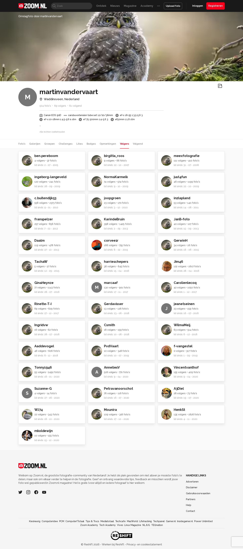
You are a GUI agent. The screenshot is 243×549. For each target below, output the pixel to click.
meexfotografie (187, 156)
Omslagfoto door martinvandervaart (40, 16)
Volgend (138, 143)
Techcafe (120, 521)
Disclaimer (191, 487)
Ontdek (101, 5)
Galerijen (34, 143)
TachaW (40, 262)
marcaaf (111, 283)
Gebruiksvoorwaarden (198, 493)
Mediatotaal (107, 521)
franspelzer (43, 219)
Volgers (124, 143)
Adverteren (192, 481)
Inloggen (197, 5)
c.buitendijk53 (45, 198)
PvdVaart (111, 346)
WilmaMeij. (182, 325)
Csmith (109, 325)
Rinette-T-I (43, 304)
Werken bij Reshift (113, 544)
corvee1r (111, 240)
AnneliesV (112, 367)
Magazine (130, 5)
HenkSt (179, 410)
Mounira (110, 410)
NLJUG (146, 525)
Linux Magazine (132, 525)
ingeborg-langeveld (50, 177)
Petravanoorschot (118, 389)
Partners (190, 499)
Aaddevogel (44, 346)
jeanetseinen (184, 304)
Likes (79, 143)
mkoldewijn (43, 431)
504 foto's (45, 105)
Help (188, 505)
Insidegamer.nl (185, 521)
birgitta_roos (114, 156)
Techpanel (159, 521)
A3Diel (179, 389)
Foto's (21, 143)
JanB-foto (182, 219)
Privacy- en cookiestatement (144, 544)
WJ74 (38, 410)
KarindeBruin (114, 219)
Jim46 (178, 262)
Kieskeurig (34, 521)
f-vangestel (183, 346)
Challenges (65, 143)
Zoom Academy (89, 525)
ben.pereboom (46, 156)
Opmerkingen (108, 143)
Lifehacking (145, 521)
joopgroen (112, 198)
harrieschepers (116, 262)
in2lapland (182, 198)
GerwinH (180, 240)
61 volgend (75, 105)
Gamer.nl (171, 521)
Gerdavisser (113, 304)
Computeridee (50, 521)
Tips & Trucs (92, 521)
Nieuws (115, 5)
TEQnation (157, 525)
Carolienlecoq (185, 283)
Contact (190, 511)
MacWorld (132, 521)
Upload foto (173, 6)
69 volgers (60, 105)
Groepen (49, 143)
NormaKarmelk (116, 177)
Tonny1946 (43, 367)
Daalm (39, 240)
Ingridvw (41, 325)
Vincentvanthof (186, 367)
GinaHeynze (44, 283)
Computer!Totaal (74, 521)
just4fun (180, 177)
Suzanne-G (43, 389)
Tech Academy (107, 525)
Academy (147, 5)
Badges (91, 143)
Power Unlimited (203, 521)
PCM (61, 521)
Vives (120, 525)
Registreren (215, 5)
